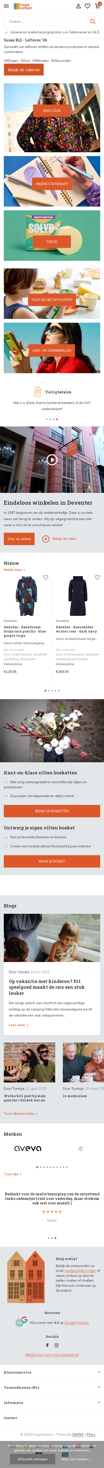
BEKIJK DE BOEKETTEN (52, 811)
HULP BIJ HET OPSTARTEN (52, 300)
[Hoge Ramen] (27, 6)
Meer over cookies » (76, 1459)
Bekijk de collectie (24, 69)
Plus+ (91, 1434)
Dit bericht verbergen (33, 1459)
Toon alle (11, 1174)
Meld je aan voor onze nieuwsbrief (52, 1355)
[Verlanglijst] (87, 6)
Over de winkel (19, 539)
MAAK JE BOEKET (52, 861)
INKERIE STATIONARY (52, 184)
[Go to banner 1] (52, 117)
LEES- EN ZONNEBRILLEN (52, 350)
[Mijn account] (78, 6)
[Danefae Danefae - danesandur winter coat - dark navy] (78, 596)
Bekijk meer (13, 570)
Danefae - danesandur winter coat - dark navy (76, 629)
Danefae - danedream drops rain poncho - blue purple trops (25, 631)
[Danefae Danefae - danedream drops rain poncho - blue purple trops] (26, 596)
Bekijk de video (64, 539)
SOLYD (52, 242)
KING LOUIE (52, 111)
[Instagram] (57, 1346)
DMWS (78, 1434)
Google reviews (76, 1323)
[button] (47, 419)
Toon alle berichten (19, 1113)
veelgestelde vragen (80, 1271)
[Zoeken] (93, 21)
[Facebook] (47, 1346)
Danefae (10, 621)
